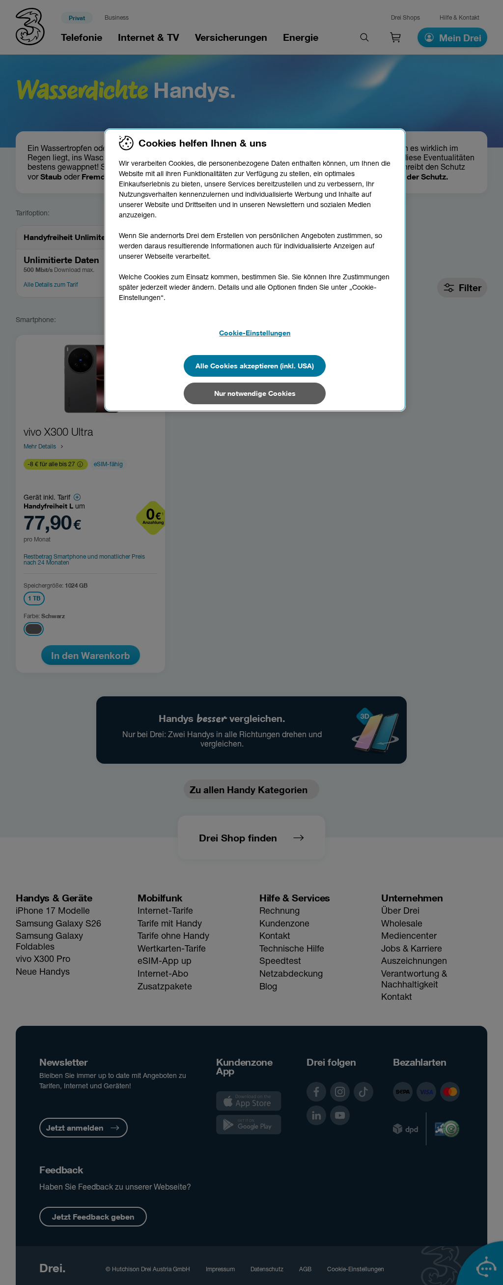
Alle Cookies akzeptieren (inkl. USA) (255, 365)
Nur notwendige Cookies (255, 393)
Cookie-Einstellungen (254, 333)
